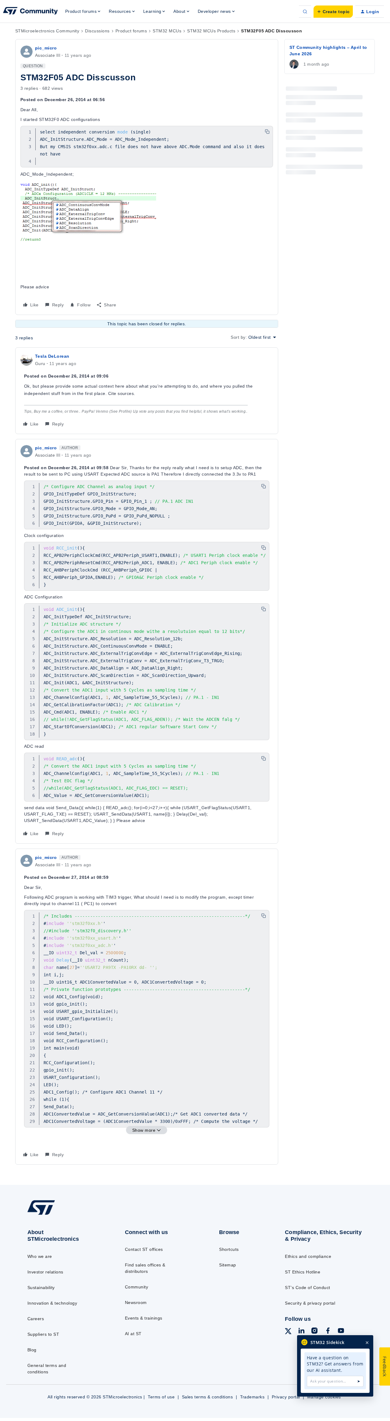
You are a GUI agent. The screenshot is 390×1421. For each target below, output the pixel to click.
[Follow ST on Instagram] (314, 1331)
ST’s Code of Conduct (307, 1287)
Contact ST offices (144, 1249)
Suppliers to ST (43, 1334)
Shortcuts (229, 1249)
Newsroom (136, 1302)
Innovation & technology (52, 1303)
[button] (333, 11)
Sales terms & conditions (207, 1396)
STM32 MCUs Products (211, 30)
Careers (35, 1318)
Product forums (131, 30)
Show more (143, 1130)
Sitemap (227, 1264)
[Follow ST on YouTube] (341, 1331)
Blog (32, 1349)
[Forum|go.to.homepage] (30, 12)
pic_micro (46, 48)
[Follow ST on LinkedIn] (301, 1331)
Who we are (39, 1256)
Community (136, 1286)
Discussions (97, 30)
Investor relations (45, 1271)
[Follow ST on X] (288, 1332)
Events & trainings (143, 1318)
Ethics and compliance (308, 1256)
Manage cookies (324, 1396)
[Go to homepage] (64, 1214)
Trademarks (252, 1396)
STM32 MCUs (167, 30)
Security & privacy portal (310, 1303)
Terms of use (161, 1396)
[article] (146, 391)
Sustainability (41, 1287)
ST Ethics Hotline (302, 1271)
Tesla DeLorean (52, 356)
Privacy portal (286, 1396)
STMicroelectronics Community (47, 30)
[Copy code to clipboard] (267, 131)
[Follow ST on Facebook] (328, 1331)
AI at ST (133, 1333)
